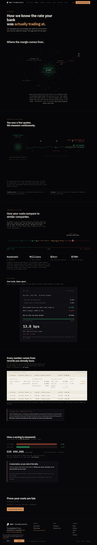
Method (36, 2)
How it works (30, 2)
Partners (49, 2)
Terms (83, 541)
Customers (42, 2)
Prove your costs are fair (83, 2)
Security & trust (57, 528)
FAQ (74, 532)
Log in (73, 2)
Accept (19, 540)
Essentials (60, 2)
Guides (54, 2)
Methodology (36, 528)
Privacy (78, 541)
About (66, 2)
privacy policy (6, 537)
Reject (8, 540)
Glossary (75, 535)
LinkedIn (88, 541)
